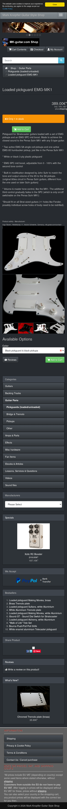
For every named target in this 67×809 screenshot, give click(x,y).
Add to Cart (23, 129)
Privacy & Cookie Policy (19, 745)
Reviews (11, 359)
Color (5, 345)
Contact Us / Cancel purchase (22, 759)
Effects (8, 442)
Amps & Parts (12, 435)
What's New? (12, 680)
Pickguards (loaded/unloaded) (23, 71)
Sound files (11, 485)
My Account (56, 49)
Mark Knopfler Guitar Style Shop (24, 15)
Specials (9, 517)
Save (38, 651)
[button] (7, 27)
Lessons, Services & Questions (21, 471)
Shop (13, 68)
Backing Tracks (13, 393)
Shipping (11, 738)
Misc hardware (12, 449)
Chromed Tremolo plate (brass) (33, 716)
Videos (8, 478)
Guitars (9, 386)
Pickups (9, 421)
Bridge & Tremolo (14, 414)
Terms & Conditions (17, 752)
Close (55, 4)
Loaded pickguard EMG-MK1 (23, 74)
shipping (63, 108)
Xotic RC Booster (33, 554)
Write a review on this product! (23, 669)
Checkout (38, 49)
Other (8, 428)
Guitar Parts (25, 68)
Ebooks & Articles (14, 463)
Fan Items (10, 456)
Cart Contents (18, 49)
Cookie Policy (7, 8)
